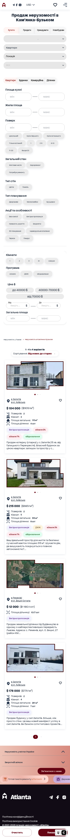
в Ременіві (16, 598)
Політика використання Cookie (20, 821)
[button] (10, 261)
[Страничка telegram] (51, 798)
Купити (11, 30)
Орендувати (42, 30)
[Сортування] (54, 354)
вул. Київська (18, 402)
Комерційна (37, 80)
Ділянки (51, 80)
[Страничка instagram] (64, 798)
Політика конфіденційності (18, 816)
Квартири (10, 80)
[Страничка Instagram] (19, 5)
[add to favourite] (55, 4)
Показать (52, 832)
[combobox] (33, 39)
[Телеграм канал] (14, 5)
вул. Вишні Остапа (20, 601)
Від (9, 302)
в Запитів (16, 399)
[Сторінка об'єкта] (8, 401)
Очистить (17, 832)
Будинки (23, 80)
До (40, 302)
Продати (27, 30)
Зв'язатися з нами (51, 771)
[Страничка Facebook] (16, 5)
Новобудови (58, 30)
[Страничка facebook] (57, 798)
